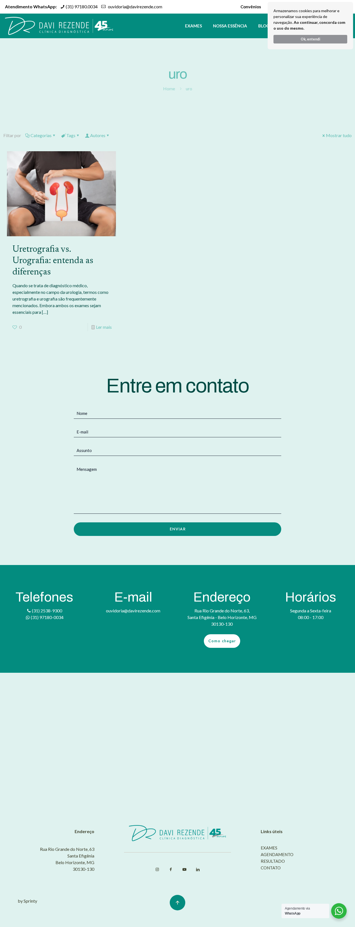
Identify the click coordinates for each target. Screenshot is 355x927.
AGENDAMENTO (277, 854)
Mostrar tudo (339, 135)
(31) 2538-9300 (46, 610)
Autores (97, 135)
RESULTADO (273, 861)
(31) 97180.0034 (81, 6)
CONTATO (271, 868)
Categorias (41, 135)
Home (169, 88)
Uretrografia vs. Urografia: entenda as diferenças (52, 261)
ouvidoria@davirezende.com (134, 6)
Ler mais (104, 327)
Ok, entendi (310, 39)
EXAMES (269, 848)
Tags (70, 135)
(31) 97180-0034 (47, 617)
